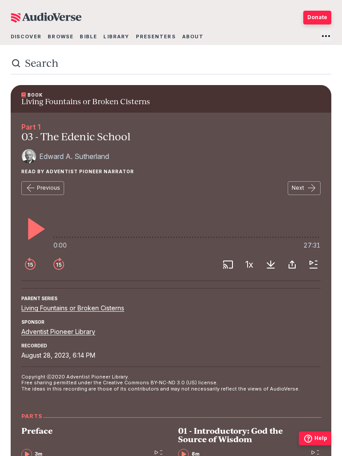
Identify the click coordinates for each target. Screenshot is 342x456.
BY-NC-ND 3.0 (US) (174, 382)
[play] (34, 229)
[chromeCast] (228, 264)
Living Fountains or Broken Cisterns (72, 308)
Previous (48, 187)
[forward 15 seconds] (59, 264)
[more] (326, 36)
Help (320, 438)
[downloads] (271, 264)
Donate (317, 17)
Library (116, 36)
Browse (60, 36)
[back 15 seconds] (30, 264)
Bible (88, 36)
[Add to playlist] (313, 264)
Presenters (156, 36)
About (193, 36)
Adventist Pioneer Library (58, 331)
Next (298, 187)
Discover (26, 36)
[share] (292, 264)
